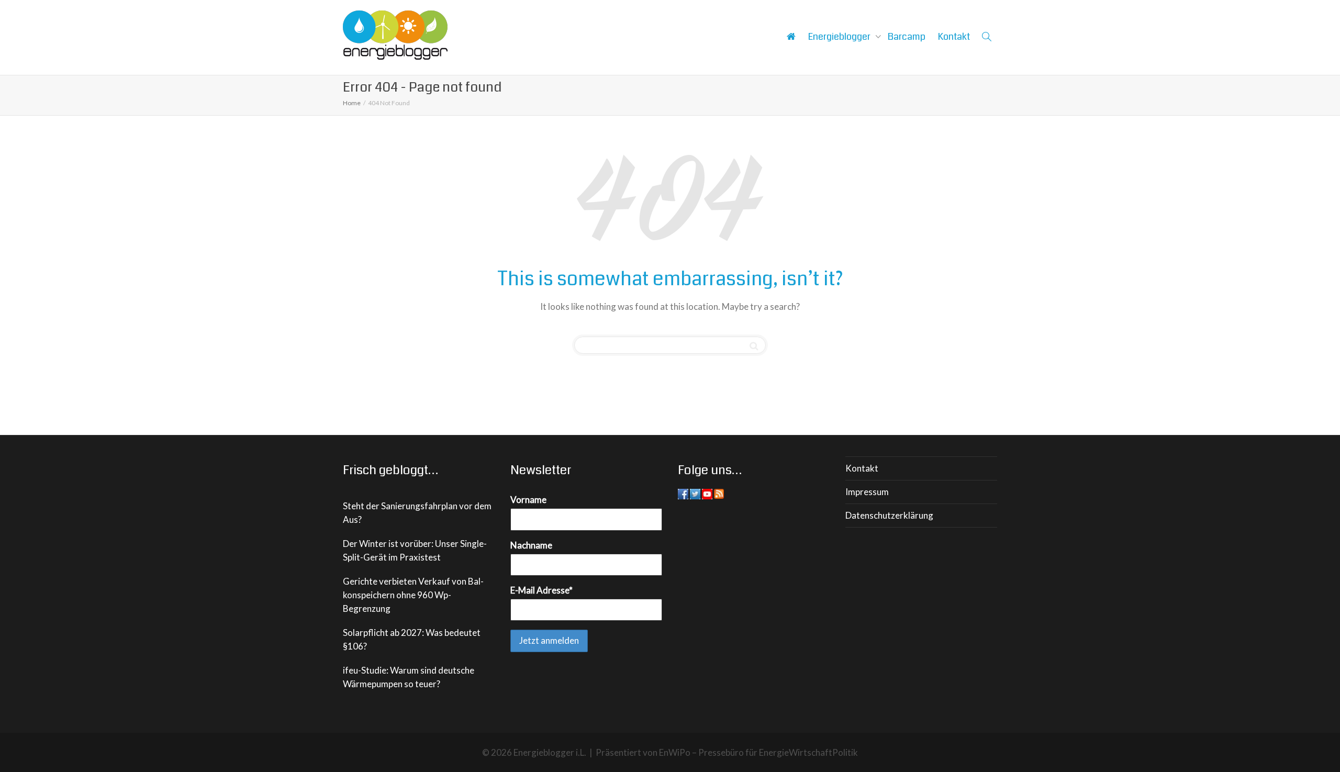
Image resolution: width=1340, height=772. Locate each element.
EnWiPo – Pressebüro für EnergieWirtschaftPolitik (758, 752)
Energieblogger (840, 36)
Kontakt (954, 36)
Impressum (867, 491)
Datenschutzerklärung (889, 515)
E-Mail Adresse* (541, 590)
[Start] (791, 36)
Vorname (528, 499)
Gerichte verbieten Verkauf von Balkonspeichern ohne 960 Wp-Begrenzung (413, 595)
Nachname (531, 545)
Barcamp (906, 36)
